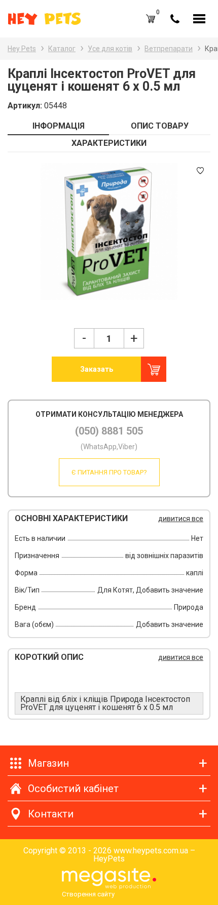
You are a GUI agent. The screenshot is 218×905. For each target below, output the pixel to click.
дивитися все (180, 518)
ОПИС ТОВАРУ (160, 126)
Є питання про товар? (109, 472)
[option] (109, 231)
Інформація (58, 126)
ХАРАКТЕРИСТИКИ (109, 143)
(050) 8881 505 (109, 431)
